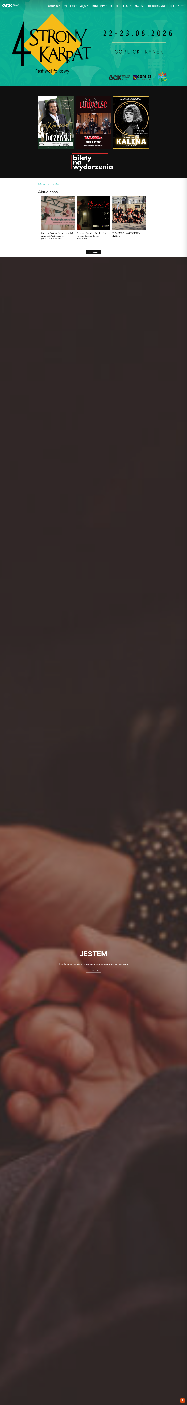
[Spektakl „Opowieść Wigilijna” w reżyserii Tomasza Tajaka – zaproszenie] (93, 213)
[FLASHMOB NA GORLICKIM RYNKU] (129, 213)
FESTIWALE (125, 6)
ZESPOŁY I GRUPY (98, 6)
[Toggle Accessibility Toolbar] (183, 1400)
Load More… (93, 252)
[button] (93, 43)
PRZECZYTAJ (94, 970)
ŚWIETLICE (114, 6)
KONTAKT (173, 6)
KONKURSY (139, 6)
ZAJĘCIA (83, 6)
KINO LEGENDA (69, 6)
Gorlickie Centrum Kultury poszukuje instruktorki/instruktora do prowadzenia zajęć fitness (57, 236)
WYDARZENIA (53, 6)
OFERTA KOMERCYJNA (156, 6)
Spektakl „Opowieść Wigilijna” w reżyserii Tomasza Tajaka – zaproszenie (91, 236)
